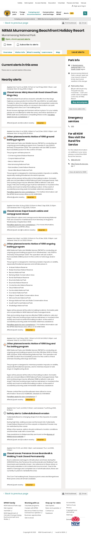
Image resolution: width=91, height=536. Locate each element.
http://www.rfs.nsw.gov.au (79, 165)
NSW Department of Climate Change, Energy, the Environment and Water (13, 516)
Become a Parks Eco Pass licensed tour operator (34, 512)
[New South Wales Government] (75, 521)
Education (52, 3)
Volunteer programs (32, 506)
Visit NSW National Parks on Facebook (6, 532)
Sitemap (69, 515)
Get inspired (28, 3)
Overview (7, 52)
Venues (83, 3)
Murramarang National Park (77, 66)
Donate (69, 519)
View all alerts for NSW (77, 172)
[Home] (7, 13)
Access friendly (40, 3)
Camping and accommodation (24, 19)
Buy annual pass (80, 102)
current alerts (23, 39)
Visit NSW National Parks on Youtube (16, 532)
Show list (40, 123)
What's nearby (33, 52)
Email (84, 23)
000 (72, 126)
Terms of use (71, 505)
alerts (78, 52)
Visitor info (20, 52)
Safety (20, 3)
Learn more (47, 52)
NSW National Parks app (12, 506)
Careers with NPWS (31, 508)
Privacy (69, 508)
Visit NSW (7, 511)
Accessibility (70, 503)
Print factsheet (70, 23)
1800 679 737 (75, 160)
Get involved (29, 518)
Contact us (50, 511)
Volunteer (61, 3)
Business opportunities (33, 515)
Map (58, 52)
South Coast (75, 69)
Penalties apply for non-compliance (21, 192)
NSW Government (44, 532)
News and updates (52, 508)
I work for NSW (60, 532)
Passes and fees (73, 3)
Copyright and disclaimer (71, 511)
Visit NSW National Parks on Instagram (11, 532)
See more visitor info (77, 109)
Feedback (49, 513)
